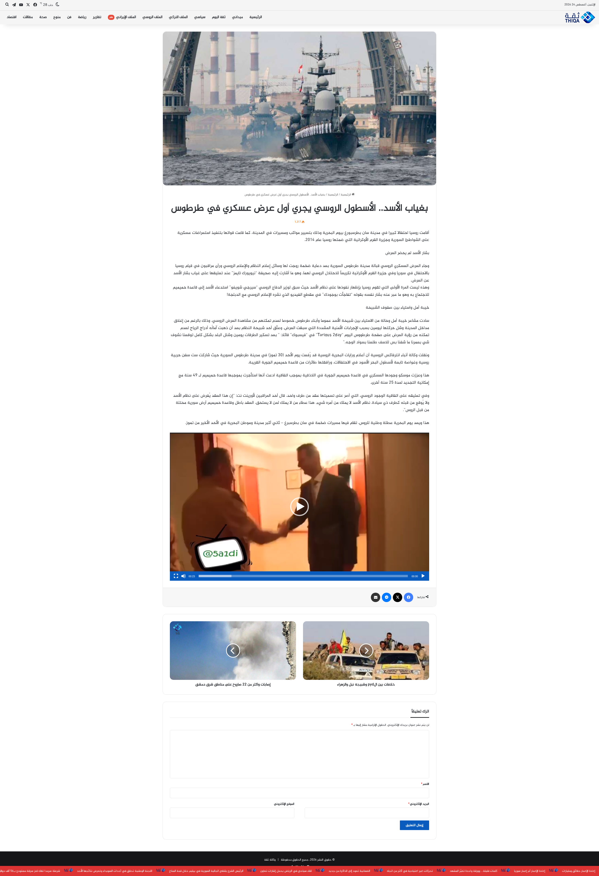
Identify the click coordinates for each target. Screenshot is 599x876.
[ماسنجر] (386, 597)
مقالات (28, 17)
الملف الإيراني (123, 17)
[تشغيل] (423, 576)
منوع (57, 17)
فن (69, 17)
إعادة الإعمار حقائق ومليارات (578, 871)
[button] (299, 506)
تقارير (97, 17)
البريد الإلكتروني (418, 804)
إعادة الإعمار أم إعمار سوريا (529, 871)
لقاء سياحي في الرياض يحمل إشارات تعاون (286, 871)
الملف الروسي (152, 17)
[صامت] (183, 576)
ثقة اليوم (219, 17)
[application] (299, 507)
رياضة (82, 17)
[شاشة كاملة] (176, 576)
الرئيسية (255, 17)
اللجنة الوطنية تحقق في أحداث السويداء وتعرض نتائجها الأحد (114, 871)
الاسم (425, 784)
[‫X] (397, 597)
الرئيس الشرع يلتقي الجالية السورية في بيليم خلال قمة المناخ (206, 871)
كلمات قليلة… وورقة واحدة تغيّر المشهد (473, 871)
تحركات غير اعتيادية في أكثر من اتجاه (410, 871)
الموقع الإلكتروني (284, 804)
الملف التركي (178, 17)
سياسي (199, 17)
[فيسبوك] (408, 597)
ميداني (237, 17)
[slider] (303, 576)
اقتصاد (11, 17)
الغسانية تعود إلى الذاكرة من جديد (349, 871)
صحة (43, 17)
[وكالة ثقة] (579, 17)
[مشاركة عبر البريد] (375, 597)
